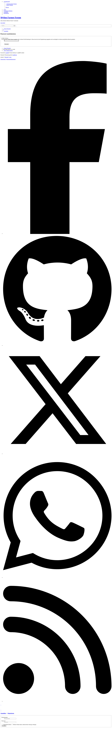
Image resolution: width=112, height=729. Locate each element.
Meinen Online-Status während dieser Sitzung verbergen (24, 724)
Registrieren (11, 713)
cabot (10, 57)
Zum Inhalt (3, 22)
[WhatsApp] (57, 577)
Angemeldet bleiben (7, 724)
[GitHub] (57, 345)
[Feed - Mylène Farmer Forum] (57, 701)
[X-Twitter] (57, 453)
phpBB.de (15, 55)
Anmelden (3, 713)
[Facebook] (57, 233)
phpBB (7, 52)
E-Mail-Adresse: (5, 38)
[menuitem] (11, 3)
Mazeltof (6, 57)
